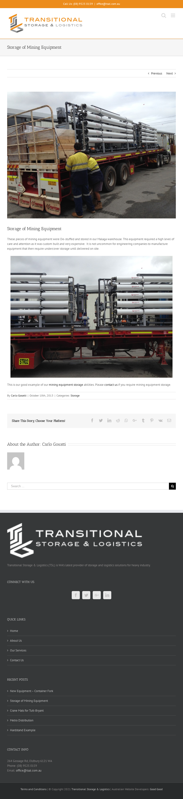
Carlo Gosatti (18, 395)
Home (14, 631)
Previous (156, 73)
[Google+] (97, 595)
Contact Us (17, 660)
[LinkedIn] (107, 595)
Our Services (18, 650)
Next (169, 73)
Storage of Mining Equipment (29, 701)
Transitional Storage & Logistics (90, 789)
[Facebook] (76, 595)
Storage (75, 395)
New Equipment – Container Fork (31, 691)
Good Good (156, 789)
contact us (110, 385)
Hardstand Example (23, 730)
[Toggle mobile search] (163, 15)
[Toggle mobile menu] (173, 15)
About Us (16, 641)
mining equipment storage (66, 385)
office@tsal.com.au (108, 3)
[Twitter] (86, 595)
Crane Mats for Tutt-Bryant (27, 711)
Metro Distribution (21, 720)
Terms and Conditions (33, 789)
